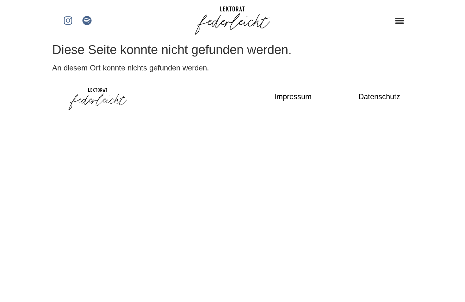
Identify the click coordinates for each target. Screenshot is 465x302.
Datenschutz (379, 96)
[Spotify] (87, 20)
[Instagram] (68, 20)
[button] (399, 20)
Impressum (293, 96)
